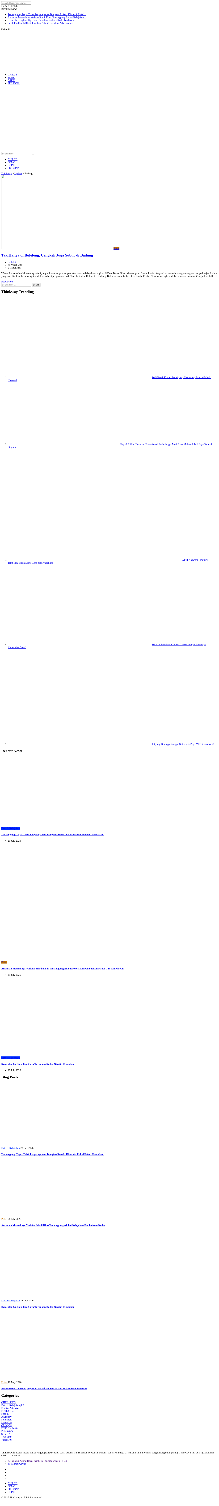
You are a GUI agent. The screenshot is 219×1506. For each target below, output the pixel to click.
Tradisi (6, 1437)
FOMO (11, 77)
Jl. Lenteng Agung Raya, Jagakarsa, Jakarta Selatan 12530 (37, 1461)
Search (36, 285)
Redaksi (12, 262)
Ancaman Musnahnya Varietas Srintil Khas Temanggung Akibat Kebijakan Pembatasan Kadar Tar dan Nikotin (62, 968)
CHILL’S (12, 74)
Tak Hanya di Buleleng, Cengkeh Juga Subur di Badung (47, 255)
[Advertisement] (109, 128)
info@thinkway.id (17, 1463)
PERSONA (14, 83)
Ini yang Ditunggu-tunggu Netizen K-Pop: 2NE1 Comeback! (183, 744)
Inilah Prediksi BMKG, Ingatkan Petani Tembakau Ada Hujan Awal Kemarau (44, 1388)
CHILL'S (8, 1402)
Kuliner (7, 1419)
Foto (5, 1413)
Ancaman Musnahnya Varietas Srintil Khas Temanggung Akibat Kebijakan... (47, 17)
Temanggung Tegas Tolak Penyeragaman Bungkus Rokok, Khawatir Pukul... (47, 14)
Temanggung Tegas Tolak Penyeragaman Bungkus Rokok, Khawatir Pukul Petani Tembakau (52, 834)
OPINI (11, 80)
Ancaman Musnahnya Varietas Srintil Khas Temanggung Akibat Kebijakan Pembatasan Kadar (53, 1225)
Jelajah (6, 1416)
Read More (7, 281)
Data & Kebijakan (12, 1405)
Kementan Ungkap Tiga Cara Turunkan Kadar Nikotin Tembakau (41, 20)
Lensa (6, 1422)
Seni (5, 1434)
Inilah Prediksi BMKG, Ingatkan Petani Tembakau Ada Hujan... (40, 23)
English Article (10, 1408)
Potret (7, 1431)
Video (6, 1439)
